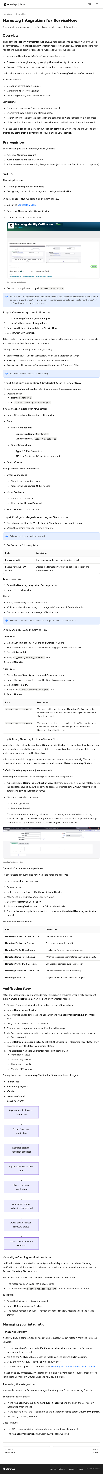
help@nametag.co (57, 1469)
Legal (71, 1469)
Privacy (80, 1469)
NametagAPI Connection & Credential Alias (73, 1366)
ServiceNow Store (27, 205)
